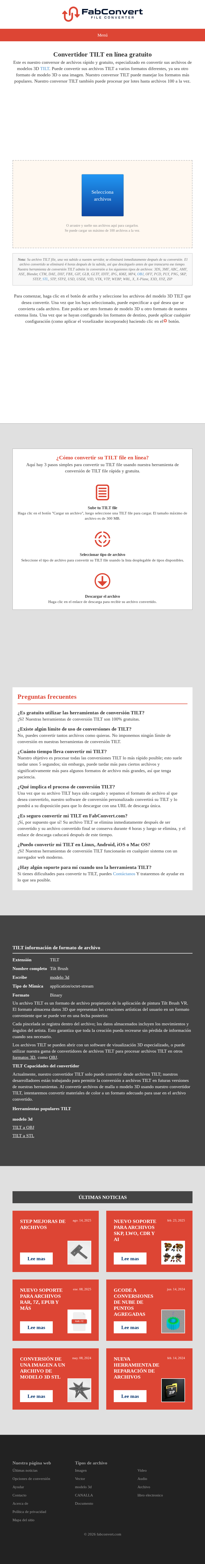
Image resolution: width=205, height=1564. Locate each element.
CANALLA (84, 1495)
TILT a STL (23, 1135)
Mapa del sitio (23, 1520)
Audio (142, 1479)
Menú (103, 35)
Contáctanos (124, 873)
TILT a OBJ (23, 1127)
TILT (44, 68)
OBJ (140, 274)
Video (142, 1470)
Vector (80, 1479)
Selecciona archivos (103, 195)
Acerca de (20, 1503)
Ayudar (18, 1487)
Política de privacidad (29, 1512)
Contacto (19, 1495)
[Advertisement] (55, 121)
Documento (84, 1503)
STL (45, 279)
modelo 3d (59, 977)
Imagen (81, 1470)
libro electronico (150, 1495)
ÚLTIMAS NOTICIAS (102, 1197)
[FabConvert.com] (102, 14)
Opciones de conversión (31, 1479)
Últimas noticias (25, 1470)
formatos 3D (23, 1057)
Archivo (144, 1487)
